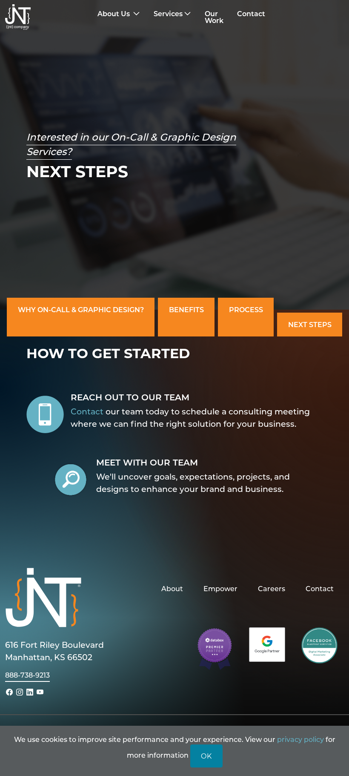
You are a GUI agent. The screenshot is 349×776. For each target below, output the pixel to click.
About (172, 588)
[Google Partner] (267, 643)
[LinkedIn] (30, 692)
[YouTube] (40, 692)
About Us (114, 13)
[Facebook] (9, 692)
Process (246, 309)
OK (206, 755)
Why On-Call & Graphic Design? (81, 309)
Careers (271, 588)
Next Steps (310, 324)
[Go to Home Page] (47, 17)
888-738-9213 (27, 674)
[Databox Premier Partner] (214, 648)
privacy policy (300, 739)
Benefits (186, 309)
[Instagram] (19, 692)
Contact (87, 411)
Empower (220, 588)
